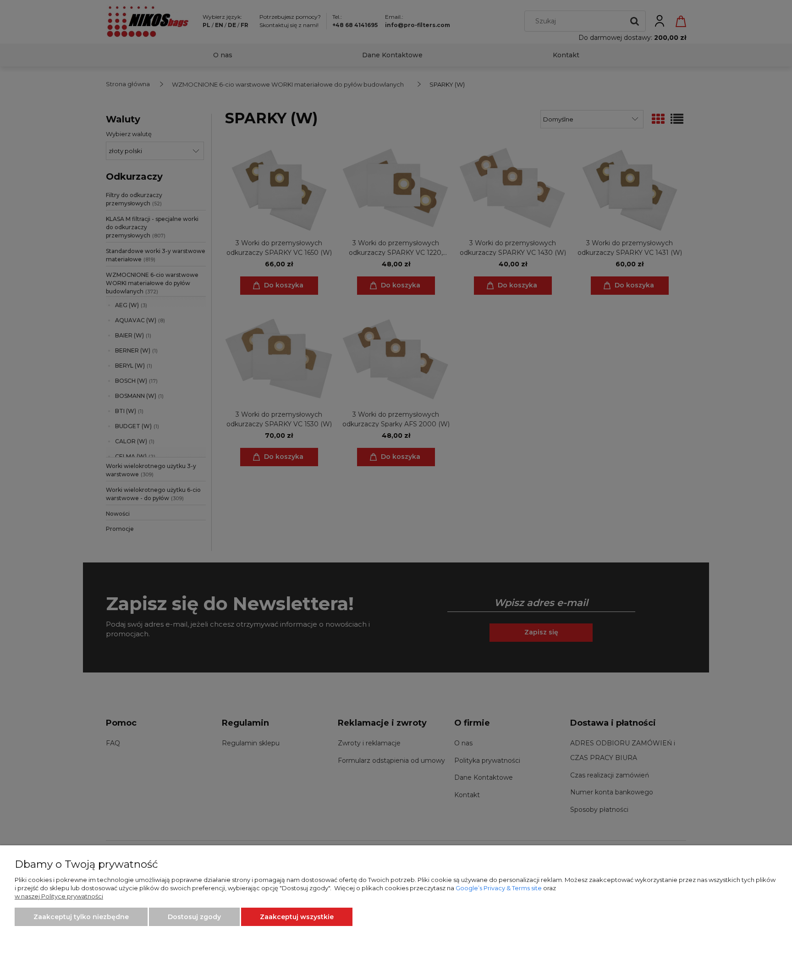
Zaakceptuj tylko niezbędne (81, 917)
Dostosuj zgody (194, 917)
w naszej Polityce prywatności (59, 896)
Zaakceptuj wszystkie (297, 917)
